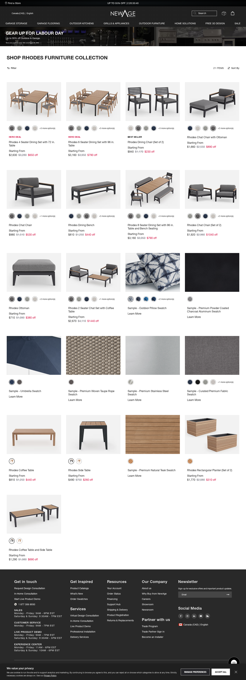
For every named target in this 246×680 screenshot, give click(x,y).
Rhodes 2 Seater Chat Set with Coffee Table (91, 309)
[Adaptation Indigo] (138, 299)
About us (146, 588)
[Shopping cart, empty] (232, 13)
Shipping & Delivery (117, 609)
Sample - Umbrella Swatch (25, 391)
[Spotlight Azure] (146, 299)
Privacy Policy (50, 675)
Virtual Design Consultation (84, 615)
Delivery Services (79, 637)
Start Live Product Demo (27, 599)
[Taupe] (19, 382)
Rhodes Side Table (79, 470)
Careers (146, 599)
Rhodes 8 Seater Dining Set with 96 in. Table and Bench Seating (151, 226)
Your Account (114, 588)
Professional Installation (82, 631)
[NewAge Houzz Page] (207, 616)
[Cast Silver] (19, 128)
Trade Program (150, 626)
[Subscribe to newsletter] (228, 594)
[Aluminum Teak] (71, 461)
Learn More (134, 313)
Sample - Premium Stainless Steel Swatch (148, 392)
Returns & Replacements (120, 620)
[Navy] (12, 382)
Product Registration (118, 615)
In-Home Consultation (25, 593)
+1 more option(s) (47, 216)
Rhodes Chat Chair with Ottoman (207, 137)
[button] (45, 13)
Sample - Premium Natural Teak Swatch (152, 470)
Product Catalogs (79, 588)
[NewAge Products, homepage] (123, 13)
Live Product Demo (80, 626)
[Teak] (12, 461)
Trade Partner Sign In (153, 631)
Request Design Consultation (29, 588)
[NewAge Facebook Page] (180, 616)
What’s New (76, 593)
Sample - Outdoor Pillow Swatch (147, 308)
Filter (13, 68)
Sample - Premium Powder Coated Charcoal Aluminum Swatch (208, 309)
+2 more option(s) (225, 128)
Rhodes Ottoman (19, 308)
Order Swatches (79, 599)
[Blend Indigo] (154, 299)
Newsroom (147, 609)
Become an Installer (152, 637)
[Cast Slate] (12, 128)
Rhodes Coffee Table (21, 470)
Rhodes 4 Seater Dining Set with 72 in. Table (32, 143)
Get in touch (25, 581)
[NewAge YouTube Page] (200, 616)
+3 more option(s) (47, 128)
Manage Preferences (195, 671)
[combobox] (206, 13)
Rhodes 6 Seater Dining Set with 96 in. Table (91, 143)
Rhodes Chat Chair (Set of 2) (204, 225)
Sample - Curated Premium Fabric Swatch (207, 392)
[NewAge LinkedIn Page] (194, 616)
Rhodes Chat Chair (20, 225)
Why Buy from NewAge (154, 593)
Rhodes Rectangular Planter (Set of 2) (209, 470)
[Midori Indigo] (131, 299)
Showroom (147, 604)
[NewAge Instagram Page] (187, 616)
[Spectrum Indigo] (27, 128)
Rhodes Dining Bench (81, 225)
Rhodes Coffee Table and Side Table (30, 549)
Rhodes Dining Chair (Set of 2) (146, 142)
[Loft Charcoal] (198, 382)
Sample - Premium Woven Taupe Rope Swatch (91, 392)
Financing (112, 599)
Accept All (220, 671)
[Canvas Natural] (35, 128)
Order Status (114, 593)
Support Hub (113, 604)
